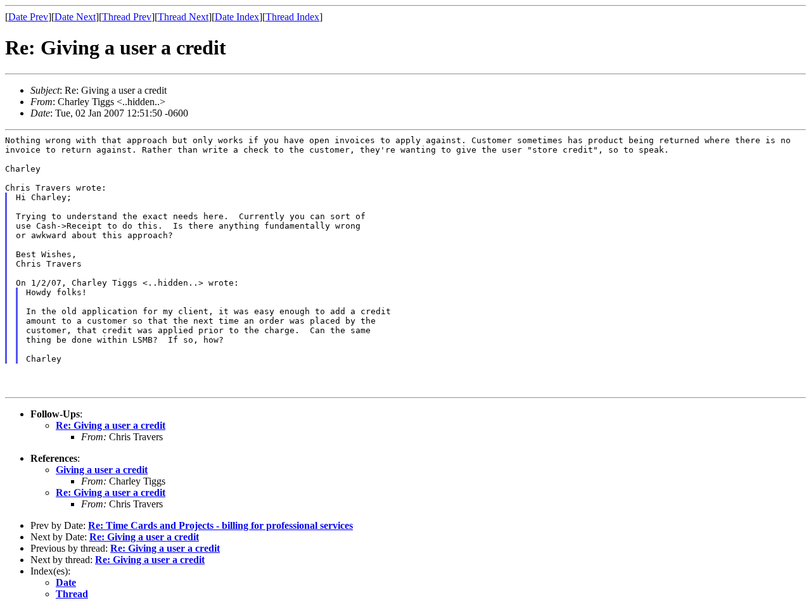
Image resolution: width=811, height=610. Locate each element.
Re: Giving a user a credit (110, 425)
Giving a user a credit (102, 469)
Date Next (75, 16)
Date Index (237, 16)
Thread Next (183, 16)
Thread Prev (126, 16)
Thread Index (292, 16)
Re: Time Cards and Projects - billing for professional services (220, 525)
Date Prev (28, 16)
